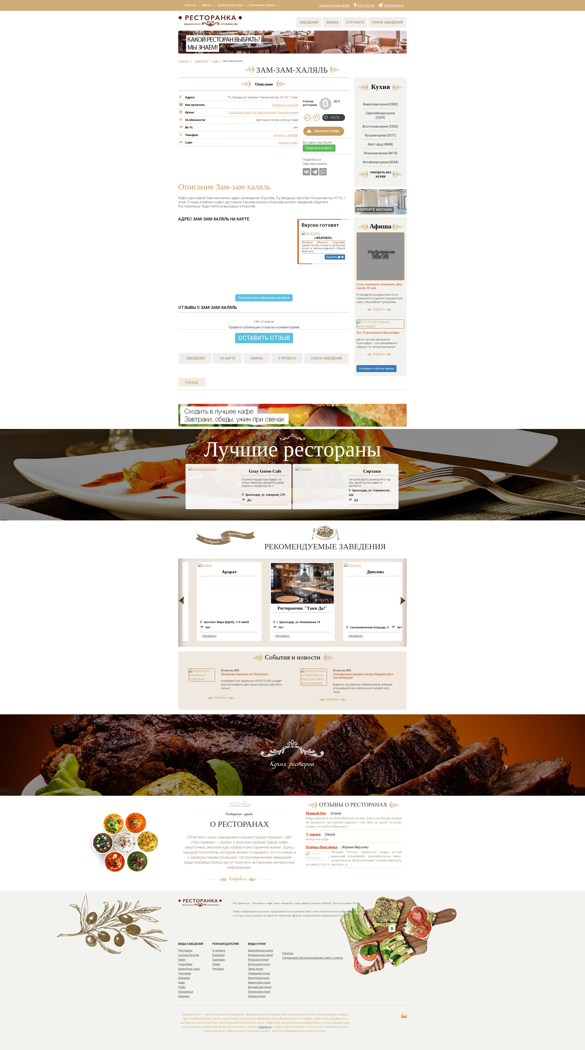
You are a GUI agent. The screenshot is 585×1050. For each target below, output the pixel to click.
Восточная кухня (259, 964)
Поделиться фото (319, 148)
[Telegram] (314, 171)
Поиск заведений (387, 22)
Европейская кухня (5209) (380, 115)
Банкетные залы (189, 968)
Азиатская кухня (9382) (380, 104)
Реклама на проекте (262, 5)
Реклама (218, 968)
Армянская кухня (259, 982)
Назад (191, 382)
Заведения (308, 22)
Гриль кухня (255, 968)
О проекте (355, 22)
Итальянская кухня (260, 955)
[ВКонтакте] (306, 171)
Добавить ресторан (230, 5)
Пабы (181, 987)
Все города (365, 5)
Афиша (206, 5)
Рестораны (185, 950)
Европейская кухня (260, 950)
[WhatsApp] (323, 171)
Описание (264, 84)
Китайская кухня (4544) (380, 162)
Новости (190, 5)
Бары (181, 982)
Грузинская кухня (259, 991)
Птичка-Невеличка (322, 847)
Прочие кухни (257, 996)
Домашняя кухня (259, 973)
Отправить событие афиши (376, 368)
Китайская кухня (264, 112)
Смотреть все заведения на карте (264, 298)
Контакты (218, 955)
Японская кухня (287, 112)
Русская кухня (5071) (380, 135)
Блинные (184, 978)
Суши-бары (185, 964)
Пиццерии (184, 973)
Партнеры (218, 959)
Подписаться (394, 5)
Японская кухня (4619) (380, 153)
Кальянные (185, 991)
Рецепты (287, 953)
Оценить (332, 257)
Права (216, 964)
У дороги (313, 834)
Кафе (181, 959)
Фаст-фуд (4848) (380, 144)
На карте (227, 358)
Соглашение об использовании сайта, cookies (312, 957)
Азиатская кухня (240, 112)
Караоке (183, 996)
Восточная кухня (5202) (380, 126)
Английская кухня (259, 987)
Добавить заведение (334, 5)
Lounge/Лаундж (188, 955)
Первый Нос (316, 813)
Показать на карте (285, 105)
